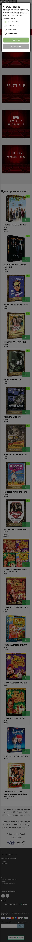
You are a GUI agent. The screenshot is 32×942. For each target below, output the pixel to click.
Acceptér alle (16, 40)
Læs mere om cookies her (9, 18)
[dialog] (16, 471)
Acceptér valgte (16, 46)
